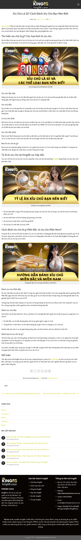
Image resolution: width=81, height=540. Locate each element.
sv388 (5, 524)
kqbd (14, 522)
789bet (35, 522)
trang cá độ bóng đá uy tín (63, 519)
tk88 (75, 519)
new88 (16, 519)
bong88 (22, 519)
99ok (76, 522)
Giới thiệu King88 (36, 482)
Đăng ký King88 (36, 489)
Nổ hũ (3, 418)
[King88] (40, 4)
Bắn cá (3, 410)
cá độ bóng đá (39, 519)
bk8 (32, 519)
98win (51, 519)
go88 (29, 524)
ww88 (59, 524)
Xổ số (39, 378)
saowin (9, 522)
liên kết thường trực (52, 378)
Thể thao (4, 421)
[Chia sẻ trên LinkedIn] (49, 371)
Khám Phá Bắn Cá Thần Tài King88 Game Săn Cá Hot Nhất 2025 (28, 437)
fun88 (4, 522)
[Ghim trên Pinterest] (46, 371)
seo (50, 19)
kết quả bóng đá (50, 522)
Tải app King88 (36, 500)
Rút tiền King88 (36, 496)
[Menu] (78, 4)
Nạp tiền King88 (36, 493)
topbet (71, 522)
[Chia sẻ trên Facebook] (35, 371)
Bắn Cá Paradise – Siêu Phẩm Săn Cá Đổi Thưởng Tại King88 (27, 462)
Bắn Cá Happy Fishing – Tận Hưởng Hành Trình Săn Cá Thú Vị (27, 443)
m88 (39, 524)
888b (67, 524)
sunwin (41, 522)
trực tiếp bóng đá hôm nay (17, 524)
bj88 (63, 524)
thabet (34, 524)
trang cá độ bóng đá (48, 524)
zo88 (28, 519)
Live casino (5, 414)
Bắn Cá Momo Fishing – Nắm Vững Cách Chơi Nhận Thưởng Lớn (28, 456)
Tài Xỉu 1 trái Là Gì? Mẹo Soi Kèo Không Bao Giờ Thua (22, 393)
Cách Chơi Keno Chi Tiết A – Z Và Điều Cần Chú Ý (59, 393)
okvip (47, 519)
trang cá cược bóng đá (24, 522)
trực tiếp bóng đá (62, 522)
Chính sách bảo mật (37, 486)
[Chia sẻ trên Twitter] (38, 371)
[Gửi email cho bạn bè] (42, 371)
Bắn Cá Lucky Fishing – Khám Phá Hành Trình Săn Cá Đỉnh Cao (28, 449)
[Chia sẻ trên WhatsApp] (31, 371)
